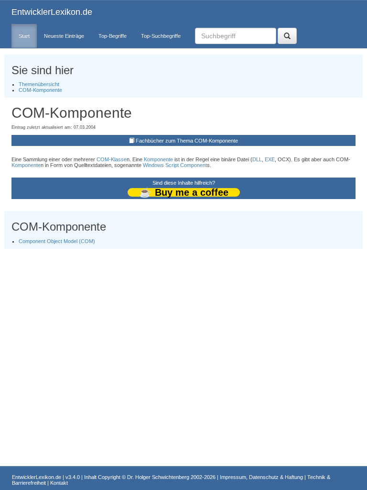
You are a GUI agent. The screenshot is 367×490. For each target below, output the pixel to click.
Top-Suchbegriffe (161, 36)
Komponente (158, 159)
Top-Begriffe (112, 36)
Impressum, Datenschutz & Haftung (261, 477)
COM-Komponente (40, 90)
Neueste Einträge (64, 36)
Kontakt (59, 483)
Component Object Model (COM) (57, 241)
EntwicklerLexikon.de (51, 12)
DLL (257, 159)
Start (24, 36)
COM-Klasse (112, 159)
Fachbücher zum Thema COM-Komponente (187, 141)
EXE (270, 159)
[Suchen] (287, 36)
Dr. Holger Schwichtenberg (158, 477)
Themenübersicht (39, 84)
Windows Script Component (175, 165)
